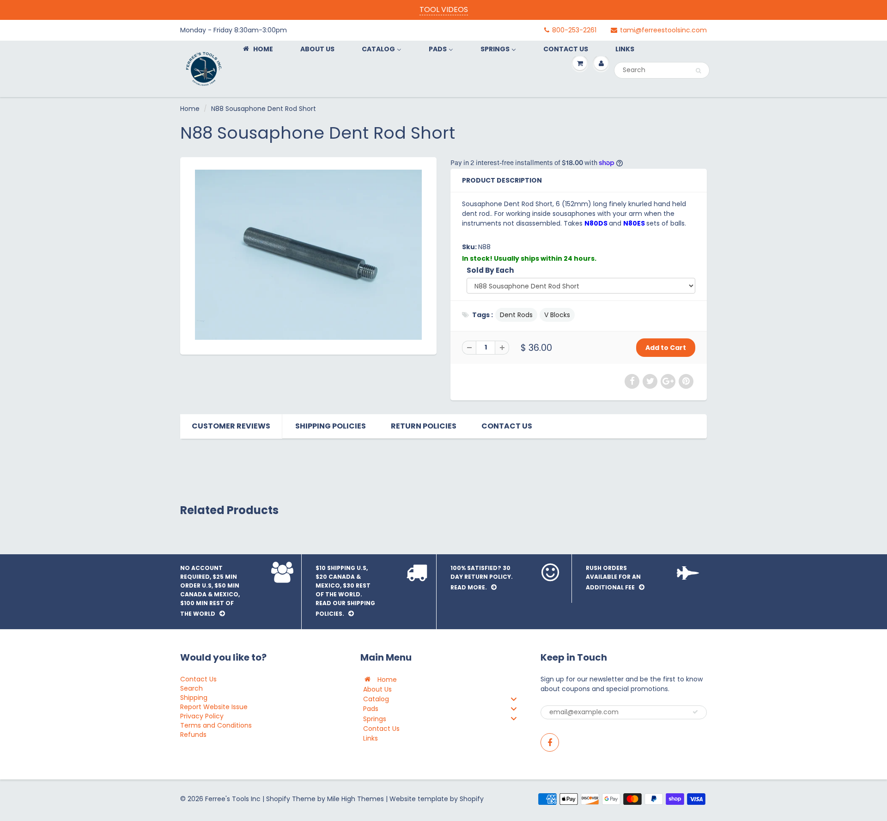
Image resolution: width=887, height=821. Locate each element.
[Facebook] (550, 742)
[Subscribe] (695, 712)
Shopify (278, 798)
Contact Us (506, 426)
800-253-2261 (574, 30)
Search (191, 688)
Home (190, 108)
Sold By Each (490, 270)
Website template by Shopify (436, 798)
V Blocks (557, 314)
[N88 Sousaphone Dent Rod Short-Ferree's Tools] (308, 254)
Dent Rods (516, 314)
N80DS (596, 223)
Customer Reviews (231, 426)
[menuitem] (257, 48)
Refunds (193, 734)
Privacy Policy (202, 716)
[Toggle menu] (514, 699)
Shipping (193, 697)
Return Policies (423, 426)
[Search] (698, 70)
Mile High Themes (355, 798)
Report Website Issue (214, 706)
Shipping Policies (330, 426)
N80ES (634, 223)
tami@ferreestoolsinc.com (663, 30)
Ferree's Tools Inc (233, 798)
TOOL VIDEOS (443, 9)
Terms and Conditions (216, 725)
